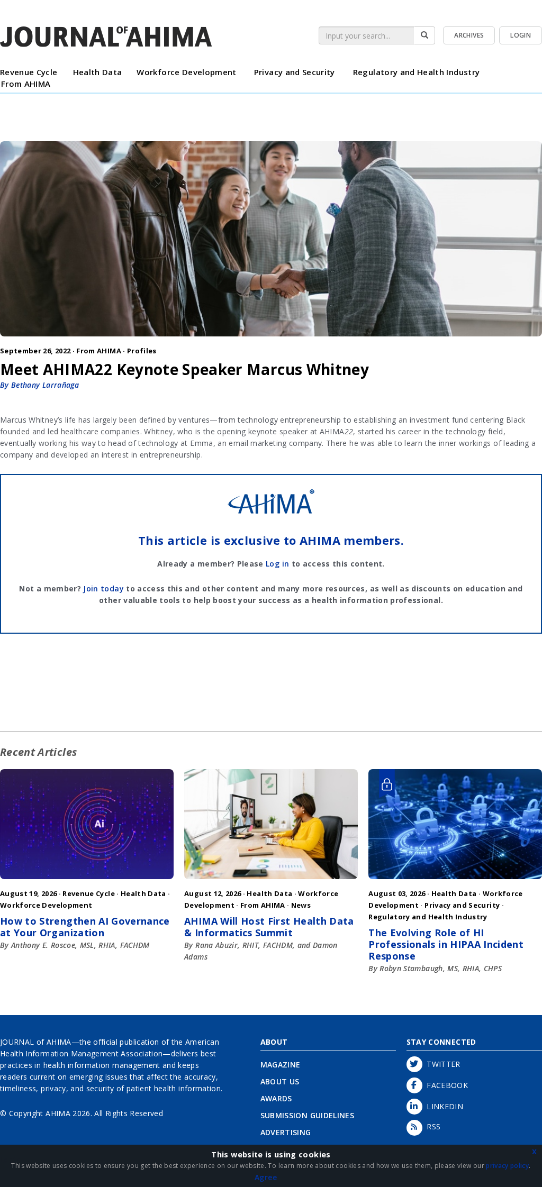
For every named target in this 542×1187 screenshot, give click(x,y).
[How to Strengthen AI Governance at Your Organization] (87, 881)
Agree (266, 1177)
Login (520, 35)
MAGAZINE (280, 1065)
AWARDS (276, 1098)
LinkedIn (443, 1106)
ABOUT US (280, 1081)
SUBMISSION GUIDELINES (307, 1115)
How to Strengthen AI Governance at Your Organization (85, 927)
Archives (469, 35)
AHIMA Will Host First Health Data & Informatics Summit (269, 927)
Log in (277, 564)
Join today (103, 588)
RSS (431, 1126)
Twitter (441, 1064)
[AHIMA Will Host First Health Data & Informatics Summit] (271, 881)
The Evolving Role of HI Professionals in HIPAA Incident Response (445, 944)
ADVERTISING (285, 1132)
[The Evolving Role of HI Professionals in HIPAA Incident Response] (455, 881)
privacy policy (507, 1165)
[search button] (424, 35)
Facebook (445, 1085)
